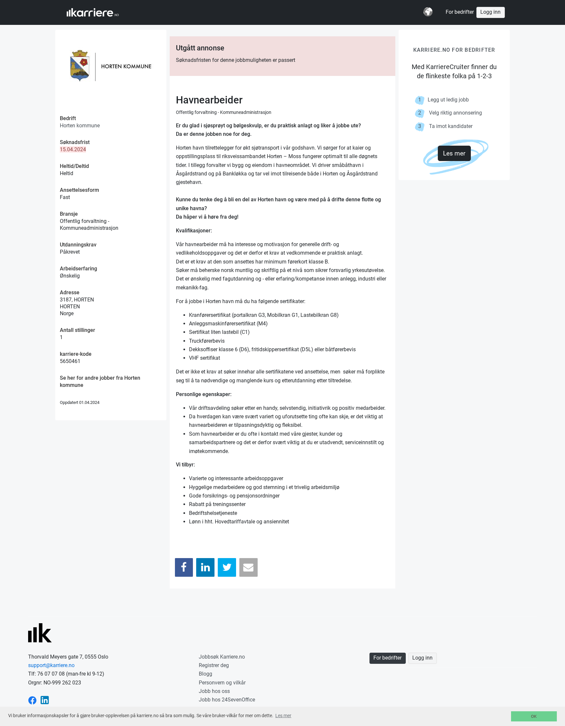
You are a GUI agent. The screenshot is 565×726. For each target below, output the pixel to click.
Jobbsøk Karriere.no (222, 657)
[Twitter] (227, 567)
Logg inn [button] (490, 12)
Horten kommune (80, 125)
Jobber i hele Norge (99, 12)
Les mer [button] (283, 715)
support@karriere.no (51, 665)
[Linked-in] (45, 700)
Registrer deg (214, 665)
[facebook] (32, 700)
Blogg (205, 674)
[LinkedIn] (205, 567)
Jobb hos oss (214, 691)
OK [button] (534, 716)
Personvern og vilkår (222, 683)
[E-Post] (248, 567)
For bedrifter (460, 12)
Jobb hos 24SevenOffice (227, 700)
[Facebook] (184, 567)
